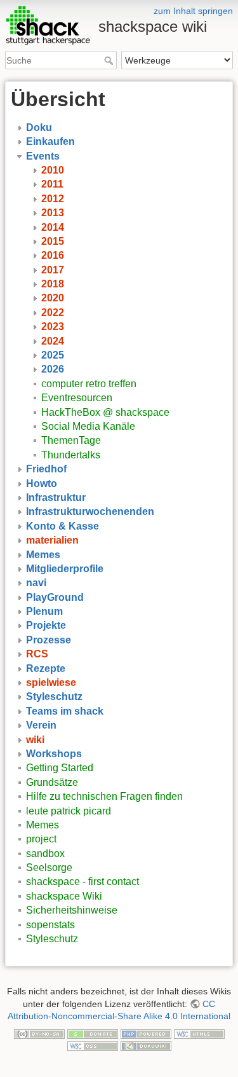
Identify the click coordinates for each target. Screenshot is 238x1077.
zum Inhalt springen (193, 11)
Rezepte (45, 668)
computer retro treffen (88, 383)
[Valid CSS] (92, 1046)
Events (43, 156)
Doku (39, 127)
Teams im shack (64, 711)
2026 (52, 369)
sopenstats (50, 924)
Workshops (54, 753)
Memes (43, 554)
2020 (52, 297)
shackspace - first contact (82, 881)
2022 (52, 312)
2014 (52, 227)
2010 (52, 170)
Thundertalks (70, 454)
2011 (52, 184)
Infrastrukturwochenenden (90, 511)
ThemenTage (71, 440)
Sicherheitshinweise (71, 910)
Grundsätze (52, 782)
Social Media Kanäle (88, 426)
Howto (41, 483)
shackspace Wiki (64, 896)
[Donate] (92, 1033)
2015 (52, 241)
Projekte (46, 625)
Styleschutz (54, 696)
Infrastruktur (56, 497)
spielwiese (51, 682)
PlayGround (55, 597)
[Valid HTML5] (199, 1033)
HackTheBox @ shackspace (105, 412)
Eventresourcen (76, 397)
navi (36, 582)
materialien (52, 540)
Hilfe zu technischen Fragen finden (104, 796)
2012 (52, 198)
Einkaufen (50, 141)
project (41, 838)
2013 (52, 212)
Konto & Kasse (62, 526)
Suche (110, 60)
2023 (52, 326)
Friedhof (46, 468)
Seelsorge (49, 867)
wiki (35, 739)
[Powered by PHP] (146, 1033)
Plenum (44, 611)
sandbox (45, 853)
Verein (41, 725)
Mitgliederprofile (64, 568)
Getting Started (59, 767)
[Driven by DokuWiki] (146, 1046)
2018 (52, 283)
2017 (52, 269)
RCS (37, 653)
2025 (52, 355)
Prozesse (48, 640)
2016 (52, 255)
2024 (52, 341)
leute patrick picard (68, 811)
